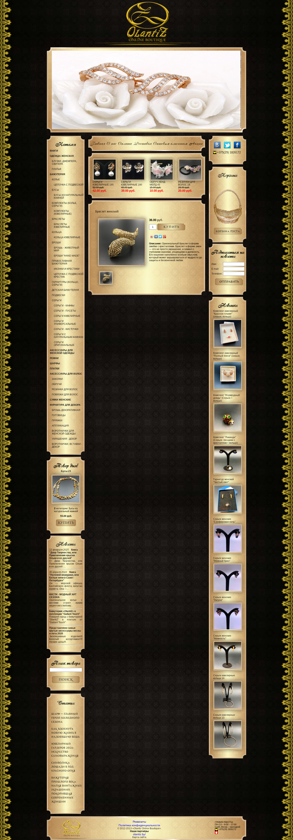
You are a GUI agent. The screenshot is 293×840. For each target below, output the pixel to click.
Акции (196, 143)
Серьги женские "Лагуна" (222, 598)
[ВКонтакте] (156, 236)
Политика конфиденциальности (139, 825)
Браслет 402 (177, 182)
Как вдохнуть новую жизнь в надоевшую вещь (65, 732)
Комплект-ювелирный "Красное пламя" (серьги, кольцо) (225, 314)
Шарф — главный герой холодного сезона (65, 717)
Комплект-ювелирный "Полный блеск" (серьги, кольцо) (226, 356)
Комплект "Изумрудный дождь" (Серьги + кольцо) (226, 398)
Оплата (125, 143)
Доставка (142, 143)
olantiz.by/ (139, 834)
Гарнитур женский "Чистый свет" (223, 481)
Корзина (227, 175)
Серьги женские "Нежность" (222, 637)
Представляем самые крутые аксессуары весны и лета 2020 (65, 631)
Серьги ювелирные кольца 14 (224, 677)
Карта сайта (139, 837)
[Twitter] (160, 236)
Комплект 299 (92, 182)
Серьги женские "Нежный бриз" (222, 559)
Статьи (65, 703)
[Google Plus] (164, 236)
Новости (65, 544)
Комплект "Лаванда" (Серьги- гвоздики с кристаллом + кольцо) (225, 440)
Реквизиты (139, 821)
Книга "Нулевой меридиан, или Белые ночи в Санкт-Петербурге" (64, 576)
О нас (111, 143)
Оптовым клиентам (170, 143)
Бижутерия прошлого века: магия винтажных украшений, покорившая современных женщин (66, 789)
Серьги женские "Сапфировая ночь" (224, 520)
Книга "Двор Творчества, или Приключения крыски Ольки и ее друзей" (63, 554)
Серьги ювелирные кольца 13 (224, 716)
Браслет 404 (148, 182)
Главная (97, 143)
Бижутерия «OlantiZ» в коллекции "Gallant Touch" (64, 612)
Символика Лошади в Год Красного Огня (63, 766)
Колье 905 (118, 182)
